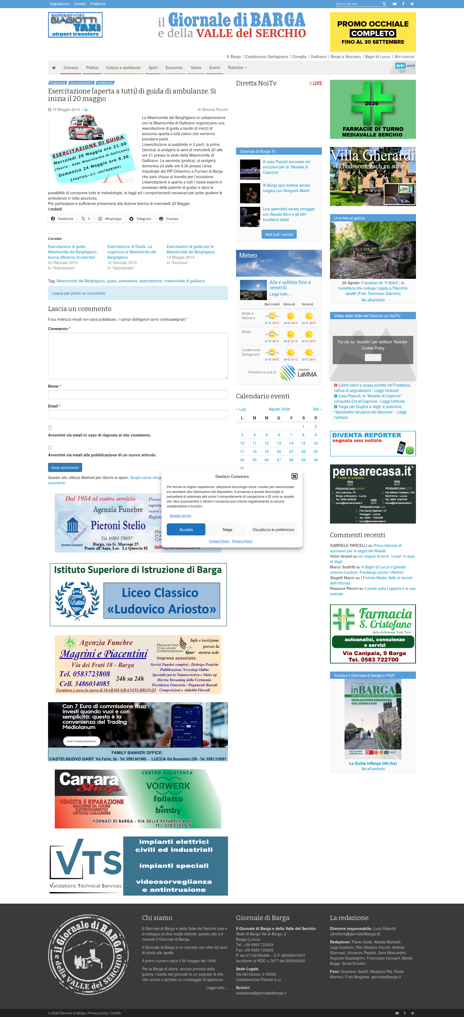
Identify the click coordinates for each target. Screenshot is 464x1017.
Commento (59, 328)
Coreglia (299, 56)
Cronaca (71, 67)
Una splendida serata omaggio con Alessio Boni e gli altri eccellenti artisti (289, 214)
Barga (236, 56)
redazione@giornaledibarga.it (261, 993)
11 (254, 443)
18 (254, 451)
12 (266, 443)
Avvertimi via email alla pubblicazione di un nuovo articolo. (102, 454)
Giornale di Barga (72, 1013)
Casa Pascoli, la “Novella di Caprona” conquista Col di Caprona (368, 398)
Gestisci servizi (180, 515)
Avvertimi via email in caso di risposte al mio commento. (99, 435)
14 (291, 443)
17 (242, 451)
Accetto (373, 357)
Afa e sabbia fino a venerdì (290, 285)
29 (303, 459)
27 (279, 459)
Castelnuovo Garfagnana (266, 56)
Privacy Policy (242, 541)
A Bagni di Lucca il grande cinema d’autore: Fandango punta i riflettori (368, 569)
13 (279, 443)
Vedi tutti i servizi (279, 234)
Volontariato (81, 83)
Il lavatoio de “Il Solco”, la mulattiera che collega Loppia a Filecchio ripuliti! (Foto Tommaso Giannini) (373, 288)
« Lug (241, 409)
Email (54, 406)
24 (242, 459)
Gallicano (319, 56)
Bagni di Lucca (377, 56)
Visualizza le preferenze (273, 529)
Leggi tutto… (280, 294)
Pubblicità (98, 3)
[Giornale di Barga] (232, 25)
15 (303, 443)
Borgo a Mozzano (346, 56)
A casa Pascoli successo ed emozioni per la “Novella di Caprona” (286, 167)
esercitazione (151, 280)
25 (254, 459)
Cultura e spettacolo (123, 67)
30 (316, 459)
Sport (153, 67)
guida (112, 280)
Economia (174, 67)
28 (291, 459)
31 (242, 468)
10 (242, 443)
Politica (92, 67)
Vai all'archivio (373, 299)
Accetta (186, 529)
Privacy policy (98, 1013)
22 (303, 451)
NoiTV (405, 67)
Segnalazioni (60, 3)
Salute (196, 67)
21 (291, 451)
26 (266, 459)
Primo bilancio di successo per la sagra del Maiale (365, 548)
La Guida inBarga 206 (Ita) (373, 763)
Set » (317, 409)
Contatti (80, 3)
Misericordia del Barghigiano (81, 280)
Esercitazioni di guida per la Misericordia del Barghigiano (191, 249)
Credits (115, 1013)
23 (316, 451)
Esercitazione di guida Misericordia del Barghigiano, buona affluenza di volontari (72, 252)
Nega (227, 529)
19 (266, 451)
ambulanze (128, 280)
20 (279, 451)
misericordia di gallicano (184, 280)
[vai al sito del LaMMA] (298, 372)
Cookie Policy (219, 541)
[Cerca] (384, 3)
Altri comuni (404, 56)
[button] (294, 476)
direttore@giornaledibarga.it (355, 933)
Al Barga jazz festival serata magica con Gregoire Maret (286, 187)
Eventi (214, 67)
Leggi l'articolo (386, 390)
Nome (54, 386)
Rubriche (236, 67)
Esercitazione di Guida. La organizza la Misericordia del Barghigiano (131, 252)
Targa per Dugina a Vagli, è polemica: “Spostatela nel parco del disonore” (368, 409)
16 (316, 443)
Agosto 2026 (279, 409)
